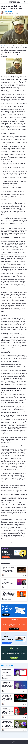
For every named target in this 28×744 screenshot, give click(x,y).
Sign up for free (7, 642)
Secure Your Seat (14, 628)
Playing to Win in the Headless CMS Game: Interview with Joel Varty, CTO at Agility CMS (7, 724)
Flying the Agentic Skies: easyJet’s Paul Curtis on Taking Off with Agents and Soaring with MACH (8, 593)
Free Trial (14, 657)
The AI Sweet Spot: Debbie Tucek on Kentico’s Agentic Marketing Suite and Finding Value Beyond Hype (7, 583)
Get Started (6, 557)
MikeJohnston (8, 11)
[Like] (26, 2)
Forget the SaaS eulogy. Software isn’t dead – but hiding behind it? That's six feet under (8, 569)
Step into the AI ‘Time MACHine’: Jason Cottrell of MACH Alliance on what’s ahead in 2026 (7, 699)
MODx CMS (4, 46)
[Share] (24, 2)
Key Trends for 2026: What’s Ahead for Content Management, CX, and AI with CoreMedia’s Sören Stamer (7, 686)
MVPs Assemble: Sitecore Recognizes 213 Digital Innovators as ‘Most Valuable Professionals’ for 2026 (7, 674)
